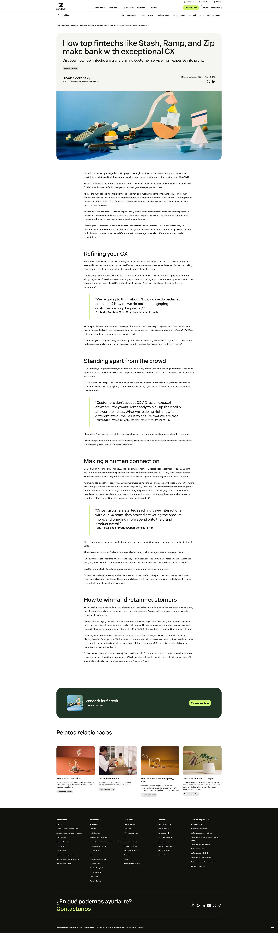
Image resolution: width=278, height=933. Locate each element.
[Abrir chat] (272, 927)
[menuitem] (217, 2)
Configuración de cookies (104, 928)
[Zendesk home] (61, 6)
